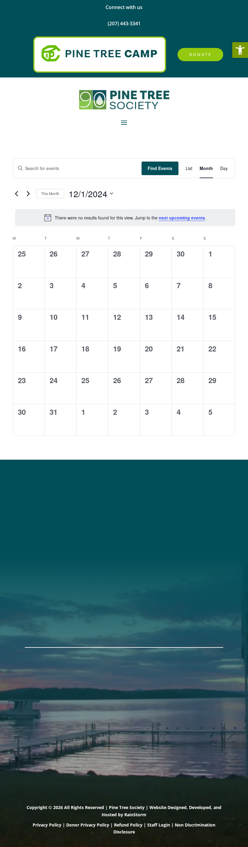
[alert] (125, 217)
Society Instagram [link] (47, 501)
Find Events (160, 168)
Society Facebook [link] (47, 494)
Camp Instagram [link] (46, 517)
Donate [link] (200, 54)
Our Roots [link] (38, 575)
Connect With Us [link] (151, 501)
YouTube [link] (36, 533)
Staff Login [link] (158, 825)
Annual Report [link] (43, 567)
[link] (240, 50)
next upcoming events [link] (182, 218)
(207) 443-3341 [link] (148, 494)
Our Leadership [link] (44, 583)
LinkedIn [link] (36, 525)
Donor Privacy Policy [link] (87, 825)
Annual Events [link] (43, 618)
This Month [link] (50, 193)
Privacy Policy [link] (47, 825)
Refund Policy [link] (128, 825)
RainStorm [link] (135, 814)
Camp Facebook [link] (45, 509)
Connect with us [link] (124, 7)
